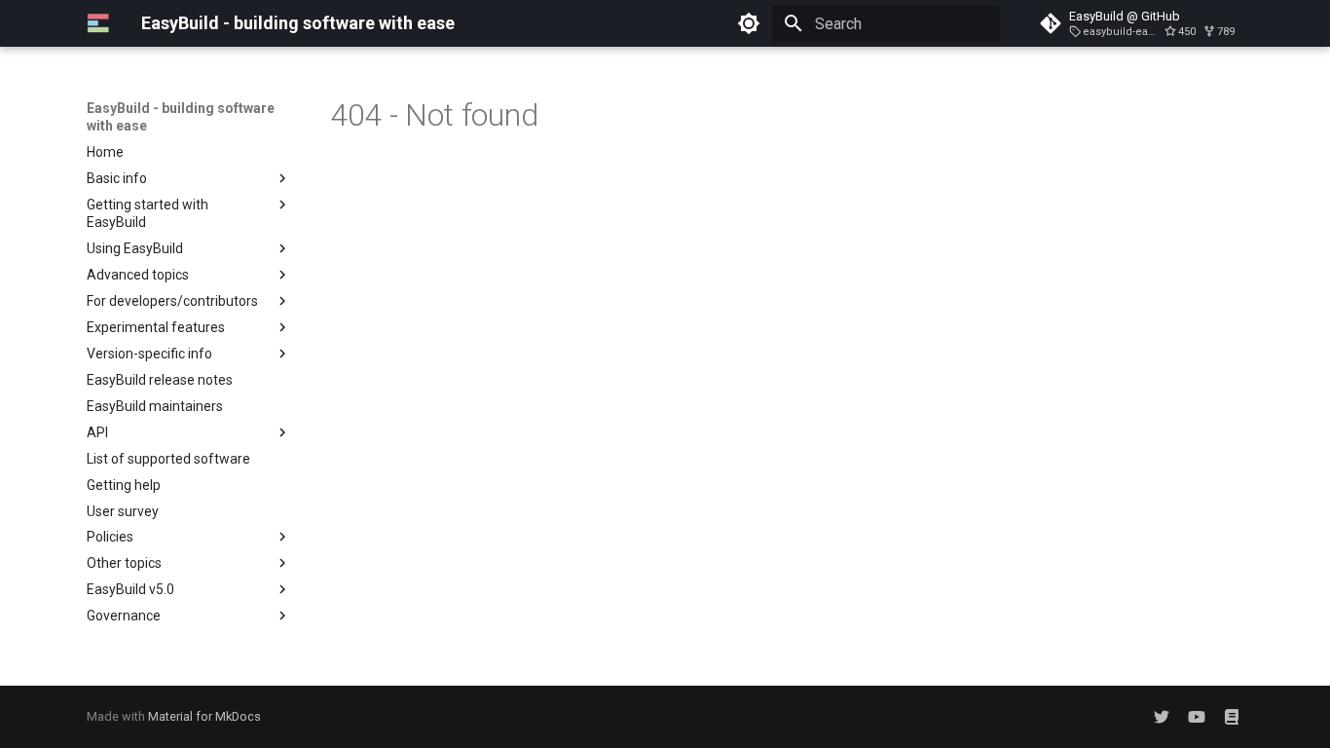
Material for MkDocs (204, 716)
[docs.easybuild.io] (1231, 716)
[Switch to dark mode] (748, 23)
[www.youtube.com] (1196, 716)
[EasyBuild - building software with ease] (98, 23)
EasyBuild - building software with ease (181, 116)
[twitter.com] (1161, 716)
